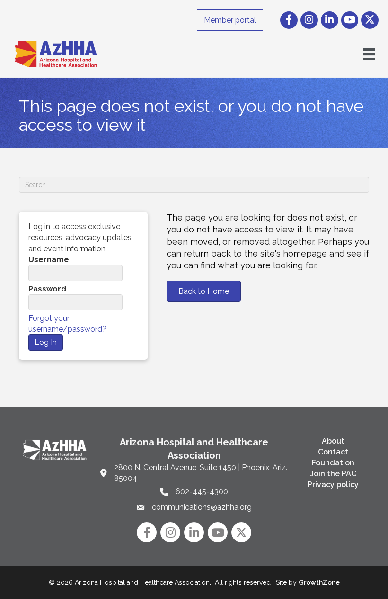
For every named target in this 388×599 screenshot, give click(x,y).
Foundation (333, 462)
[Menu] (369, 54)
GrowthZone (319, 582)
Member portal (230, 20)
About (333, 440)
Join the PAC (333, 473)
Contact (333, 451)
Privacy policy (333, 484)
